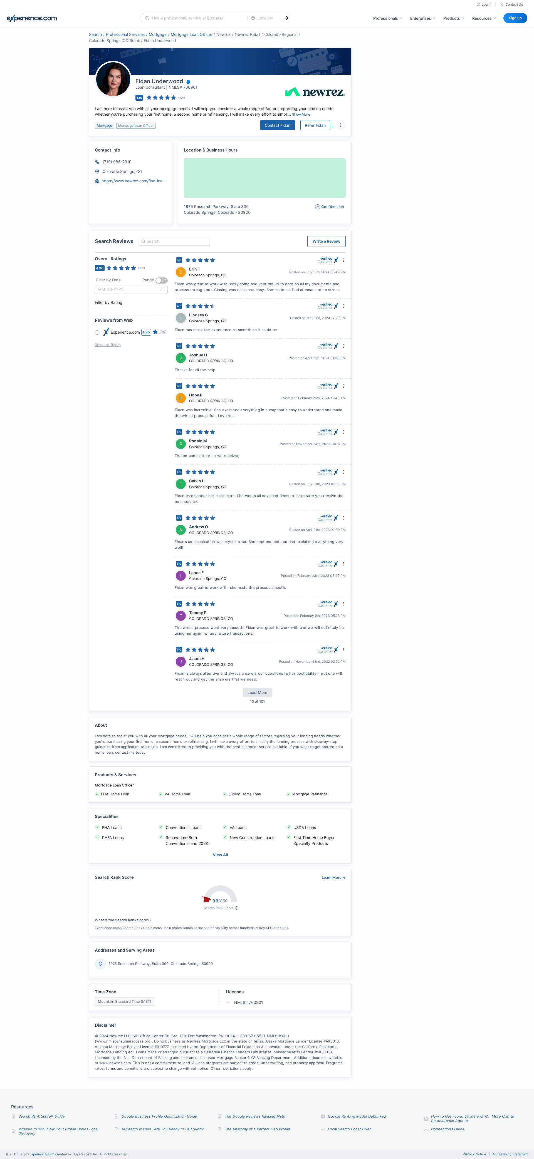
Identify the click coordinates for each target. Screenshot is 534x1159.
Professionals (385, 18)
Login (486, 4)
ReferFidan (315, 125)
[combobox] (197, 18)
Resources (482, 18)
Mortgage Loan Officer (191, 34)
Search (95, 34)
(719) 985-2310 (117, 161)
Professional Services (125, 34)
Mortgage (158, 34)
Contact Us (514, 4)
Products (451, 18)
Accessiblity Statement (510, 1154)
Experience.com (42, 1154)
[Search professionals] (286, 18)
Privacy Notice (474, 1154)
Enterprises (420, 18)
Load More (257, 692)
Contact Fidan (277, 125)
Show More (301, 114)
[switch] (161, 280)
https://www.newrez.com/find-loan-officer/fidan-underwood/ (134, 180)
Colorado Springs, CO (122, 171)
